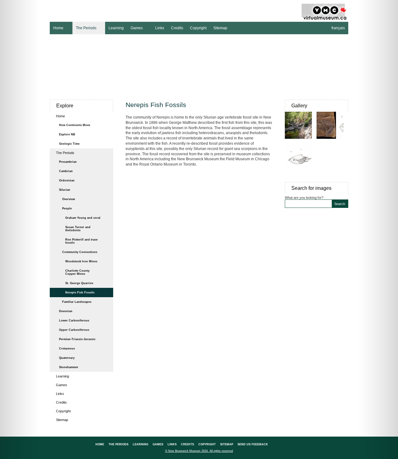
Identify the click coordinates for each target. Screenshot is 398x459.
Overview (68, 199)
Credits (177, 28)
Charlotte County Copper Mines (77, 272)
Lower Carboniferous (74, 320)
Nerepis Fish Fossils (80, 292)
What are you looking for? (304, 197)
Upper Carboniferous (74, 329)
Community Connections (79, 252)
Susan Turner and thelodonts (77, 229)
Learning (116, 28)
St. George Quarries (79, 283)
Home (56, 27)
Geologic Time (69, 143)
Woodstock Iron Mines (81, 261)
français (338, 28)
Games (135, 27)
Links (159, 28)
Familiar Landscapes (76, 301)
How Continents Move (74, 125)
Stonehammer (68, 367)
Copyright (198, 28)
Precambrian (68, 161)
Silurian (64, 189)
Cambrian (66, 171)
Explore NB (67, 134)
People (67, 208)
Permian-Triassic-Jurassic (77, 339)
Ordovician (67, 180)
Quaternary (67, 357)
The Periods (84, 27)
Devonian (65, 311)
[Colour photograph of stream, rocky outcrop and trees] (301, 141)
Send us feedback (253, 444)
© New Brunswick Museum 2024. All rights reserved (199, 450)
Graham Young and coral (82, 217)
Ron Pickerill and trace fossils (81, 241)
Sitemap (220, 28)
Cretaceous (67, 348)
